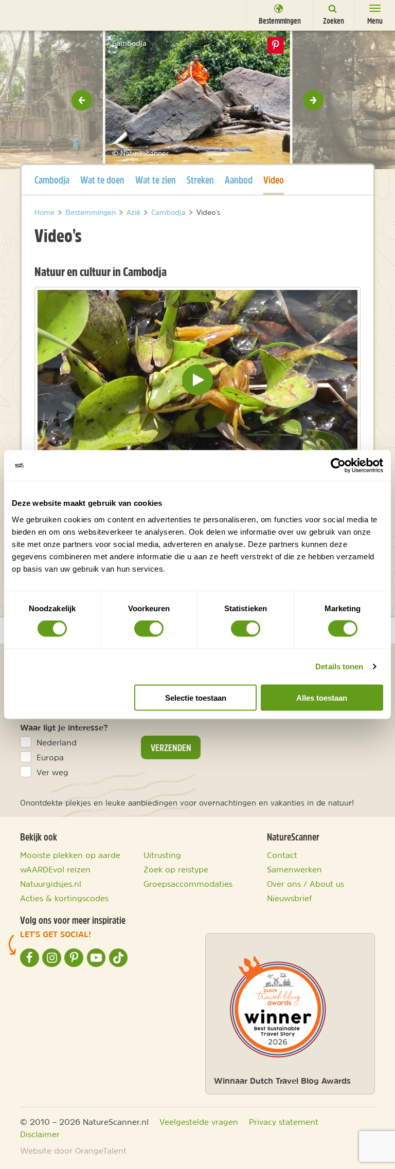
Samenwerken (294, 869)
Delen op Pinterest (275, 45)
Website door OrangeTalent (73, 1150)
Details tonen (339, 666)
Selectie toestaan (195, 697)
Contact (282, 855)
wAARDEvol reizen (55, 869)
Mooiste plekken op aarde (70, 855)
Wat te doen (102, 179)
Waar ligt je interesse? (64, 727)
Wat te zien (155, 179)
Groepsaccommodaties (187, 884)
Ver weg (52, 772)
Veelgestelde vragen (198, 1122)
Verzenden (171, 747)
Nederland (57, 742)
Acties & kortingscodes (64, 898)
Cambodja (51, 179)
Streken (200, 179)
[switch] (149, 628)
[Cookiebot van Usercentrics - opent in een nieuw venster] (338, 465)
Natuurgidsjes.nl (50, 884)
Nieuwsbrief (289, 898)
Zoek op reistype (175, 869)
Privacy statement (283, 1122)
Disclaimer (40, 1134)
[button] (81, 100)
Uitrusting (162, 855)
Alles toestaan (321, 697)
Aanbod (239, 179)
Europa (50, 757)
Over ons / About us (305, 884)
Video (273, 179)
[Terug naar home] (27, 14)
